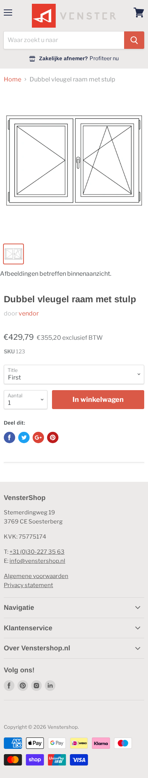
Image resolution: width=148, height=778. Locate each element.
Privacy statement (28, 585)
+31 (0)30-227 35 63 (37, 551)
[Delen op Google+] (38, 437)
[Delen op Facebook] (9, 437)
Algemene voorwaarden (36, 576)
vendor (29, 313)
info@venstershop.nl (37, 561)
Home (12, 79)
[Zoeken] (134, 40)
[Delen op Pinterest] (52, 437)
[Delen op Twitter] (24, 437)
